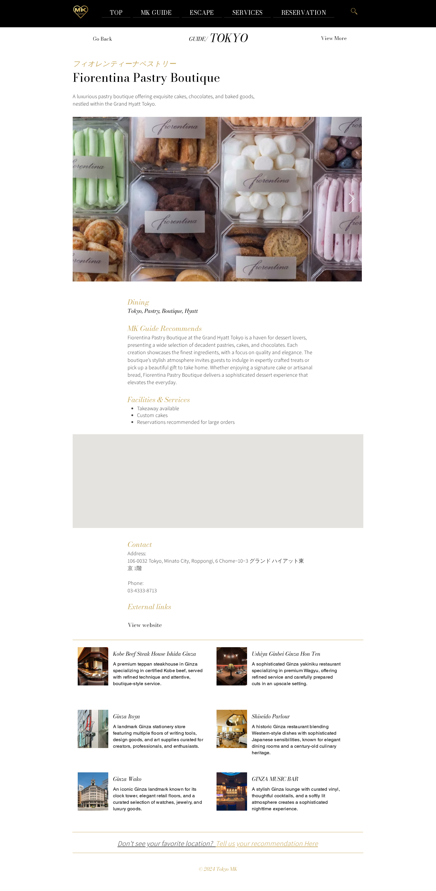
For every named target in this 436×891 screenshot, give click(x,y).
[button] (303, 12)
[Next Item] (351, 199)
